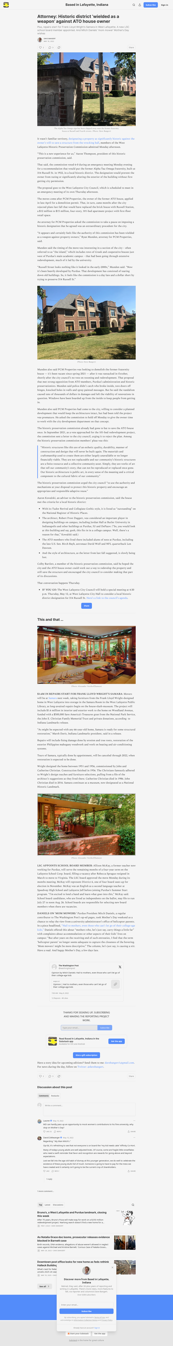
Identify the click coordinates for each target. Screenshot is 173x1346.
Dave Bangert (50, 39)
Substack (73, 1340)
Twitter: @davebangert (90, 1067)
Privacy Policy (107, 1320)
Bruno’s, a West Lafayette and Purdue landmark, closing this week (72, 1214)
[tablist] (49, 1096)
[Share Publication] (139, 5)
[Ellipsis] (134, 1120)
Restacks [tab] (55, 1096)
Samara (53, 698)
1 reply (49, 1179)
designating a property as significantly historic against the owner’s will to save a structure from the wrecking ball (85, 141)
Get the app (116, 1041)
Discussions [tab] (58, 1205)
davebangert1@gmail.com (119, 1063)
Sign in (164, 5)
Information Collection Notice (86, 1320)
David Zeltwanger (51, 1137)
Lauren (46, 1120)
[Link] (33, 619)
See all (42, 1286)
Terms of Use (99, 1317)
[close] (112, 1267)
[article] (86, 1221)
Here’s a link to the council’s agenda (106, 598)
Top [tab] (40, 1205)
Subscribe (151, 5)
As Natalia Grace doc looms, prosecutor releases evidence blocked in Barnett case (73, 1239)
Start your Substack (79, 1333)
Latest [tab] (47, 1205)
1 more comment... (45, 1191)
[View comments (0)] (63, 1254)
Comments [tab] (44, 1096)
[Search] (134, 5)
